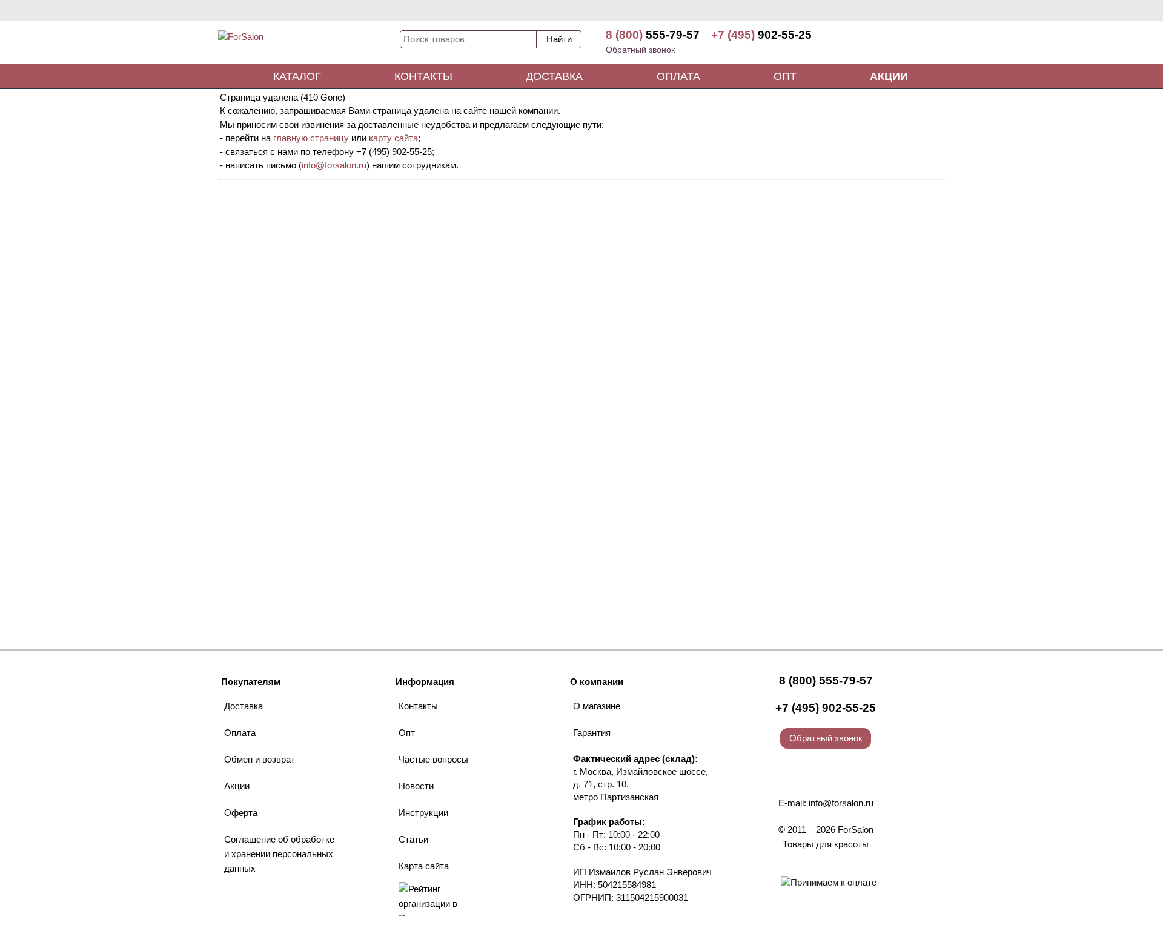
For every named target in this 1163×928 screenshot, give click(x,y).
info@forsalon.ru (334, 165)
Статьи (413, 839)
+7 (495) (761, 34)
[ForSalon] (309, 44)
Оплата (678, 76)
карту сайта (393, 138)
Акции (889, 76)
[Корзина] (899, 42)
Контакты (423, 76)
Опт (785, 76)
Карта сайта (424, 866)
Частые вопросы (433, 759)
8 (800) (653, 34)
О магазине (596, 706)
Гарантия (592, 732)
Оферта (240, 812)
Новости (416, 786)
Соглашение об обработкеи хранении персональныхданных (279, 853)
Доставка (554, 76)
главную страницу (311, 138)
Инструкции (423, 812)
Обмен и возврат (259, 759)
